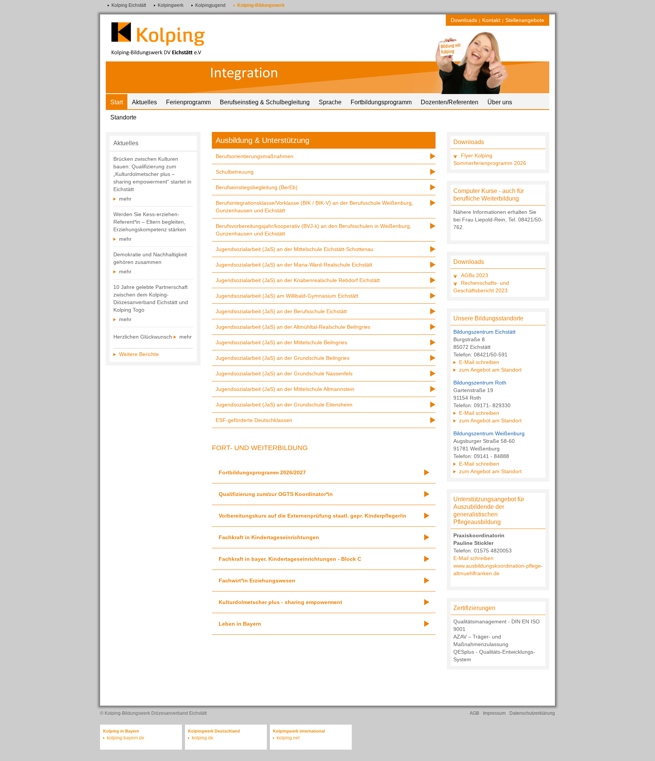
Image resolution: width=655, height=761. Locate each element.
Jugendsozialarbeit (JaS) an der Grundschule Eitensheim (284, 405)
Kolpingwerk (170, 5)
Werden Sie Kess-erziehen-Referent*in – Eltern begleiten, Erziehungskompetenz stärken (149, 221)
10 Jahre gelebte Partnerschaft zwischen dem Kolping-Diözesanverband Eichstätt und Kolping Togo (150, 298)
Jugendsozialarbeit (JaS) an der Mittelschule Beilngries (281, 342)
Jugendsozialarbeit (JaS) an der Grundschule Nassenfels (284, 373)
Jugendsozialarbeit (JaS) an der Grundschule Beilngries (282, 358)
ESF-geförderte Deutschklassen (254, 420)
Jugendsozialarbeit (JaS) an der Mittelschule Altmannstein (285, 389)
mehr (125, 199)
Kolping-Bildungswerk (261, 5)
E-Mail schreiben (479, 362)
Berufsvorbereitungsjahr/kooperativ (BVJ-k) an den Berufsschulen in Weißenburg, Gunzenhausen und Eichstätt (313, 230)
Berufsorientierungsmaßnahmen (254, 156)
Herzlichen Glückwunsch (142, 337)
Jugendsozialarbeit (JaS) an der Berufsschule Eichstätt (281, 311)
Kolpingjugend (210, 5)
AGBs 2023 (474, 275)
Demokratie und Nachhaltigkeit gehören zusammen (150, 258)
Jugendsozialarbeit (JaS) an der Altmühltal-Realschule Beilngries (293, 327)
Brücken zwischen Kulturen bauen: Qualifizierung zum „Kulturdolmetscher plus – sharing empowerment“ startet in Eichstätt (152, 174)
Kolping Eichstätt (128, 5)
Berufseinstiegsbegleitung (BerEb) (257, 187)
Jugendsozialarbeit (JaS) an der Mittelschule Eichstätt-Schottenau (294, 249)
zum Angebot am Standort (490, 370)
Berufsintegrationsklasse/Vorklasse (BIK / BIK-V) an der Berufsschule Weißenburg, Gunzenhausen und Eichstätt (314, 206)
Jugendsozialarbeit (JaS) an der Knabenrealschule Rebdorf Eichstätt (298, 280)
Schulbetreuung (235, 172)
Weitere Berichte (139, 354)
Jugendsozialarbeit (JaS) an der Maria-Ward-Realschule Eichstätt (294, 265)
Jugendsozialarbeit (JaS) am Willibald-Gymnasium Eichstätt (287, 296)
